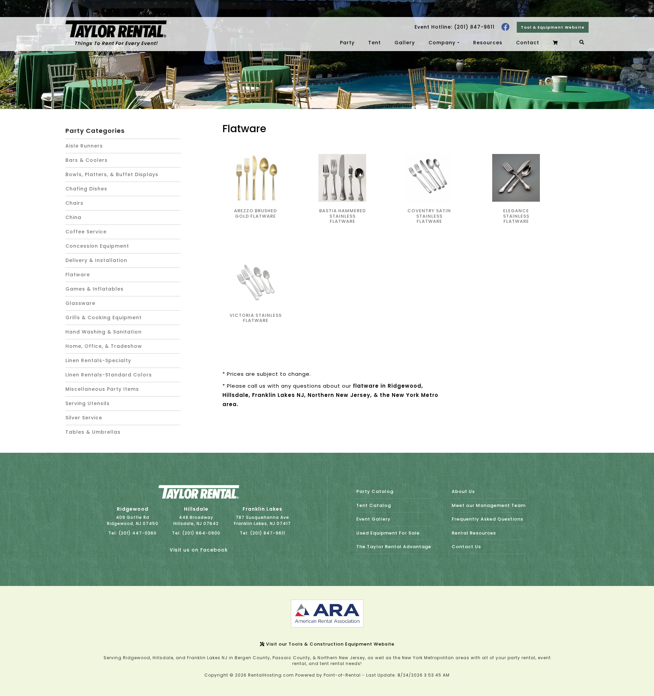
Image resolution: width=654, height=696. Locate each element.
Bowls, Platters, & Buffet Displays (111, 174)
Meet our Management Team (489, 505)
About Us (463, 491)
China (73, 217)
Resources (487, 42)
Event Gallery (373, 519)
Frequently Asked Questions (487, 519)
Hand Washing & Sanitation (103, 331)
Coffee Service (86, 231)
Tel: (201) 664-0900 (196, 533)
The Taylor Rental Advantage (393, 546)
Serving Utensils (87, 403)
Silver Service (83, 417)
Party (347, 42)
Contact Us (466, 546)
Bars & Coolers (86, 160)
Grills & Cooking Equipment (103, 317)
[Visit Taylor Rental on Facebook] (505, 27)
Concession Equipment (97, 246)
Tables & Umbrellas (93, 432)
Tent (374, 42)
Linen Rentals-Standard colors (108, 374)
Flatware (77, 274)
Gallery (404, 42)
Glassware (80, 303)
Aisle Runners (84, 145)
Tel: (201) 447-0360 (132, 533)
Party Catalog (374, 491)
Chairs (74, 203)
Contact (527, 42)
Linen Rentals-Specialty (98, 360)
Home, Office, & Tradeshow (103, 346)
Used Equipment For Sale (388, 533)
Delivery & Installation (96, 260)
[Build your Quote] (556, 42)
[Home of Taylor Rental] (198, 497)
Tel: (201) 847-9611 (262, 533)
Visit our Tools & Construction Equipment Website (329, 644)
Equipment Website (553, 27)
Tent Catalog (373, 505)
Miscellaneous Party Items (102, 389)
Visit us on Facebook (199, 549)
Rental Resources (474, 533)
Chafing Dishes (86, 188)
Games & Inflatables (94, 288)
